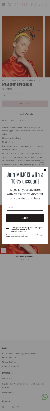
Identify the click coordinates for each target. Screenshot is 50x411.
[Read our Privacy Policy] (42, 235)
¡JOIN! (25, 217)
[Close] (45, 170)
